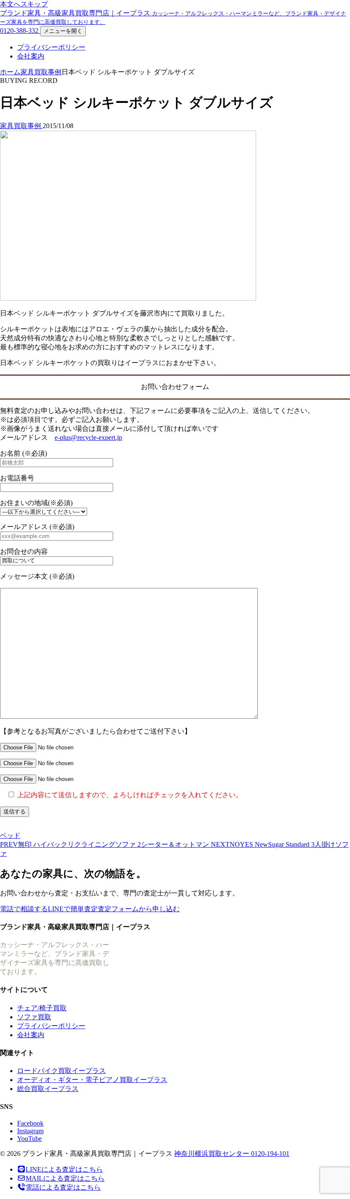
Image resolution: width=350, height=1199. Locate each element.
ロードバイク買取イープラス (61, 1070)
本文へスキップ (24, 4)
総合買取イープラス (48, 1088)
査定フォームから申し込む (139, 908)
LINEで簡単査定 (73, 908)
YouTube (29, 1138)
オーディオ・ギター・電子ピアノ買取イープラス (92, 1079)
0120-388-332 (20, 30)
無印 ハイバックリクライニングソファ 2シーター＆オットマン (105, 844)
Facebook (30, 1123)
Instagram (30, 1131)
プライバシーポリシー (51, 47)
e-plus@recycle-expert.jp (88, 437)
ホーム (10, 72)
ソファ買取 (34, 1017)
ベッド (10, 835)
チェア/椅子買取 (42, 1008)
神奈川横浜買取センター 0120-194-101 (231, 1153)
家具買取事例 (40, 72)
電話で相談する (24, 908)
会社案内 (30, 56)
